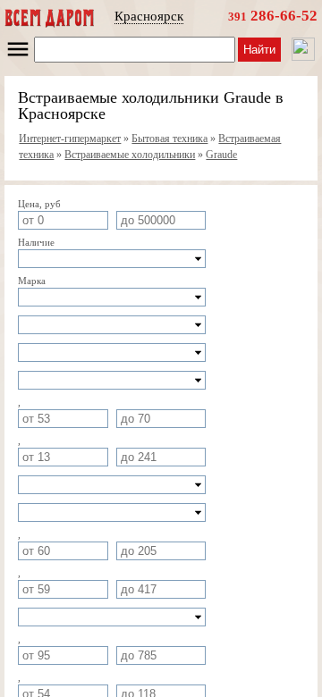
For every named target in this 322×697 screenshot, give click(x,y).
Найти (259, 49)
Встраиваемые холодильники (129, 154)
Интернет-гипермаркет (70, 138)
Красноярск (148, 16)
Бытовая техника (169, 138)
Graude (221, 154)
